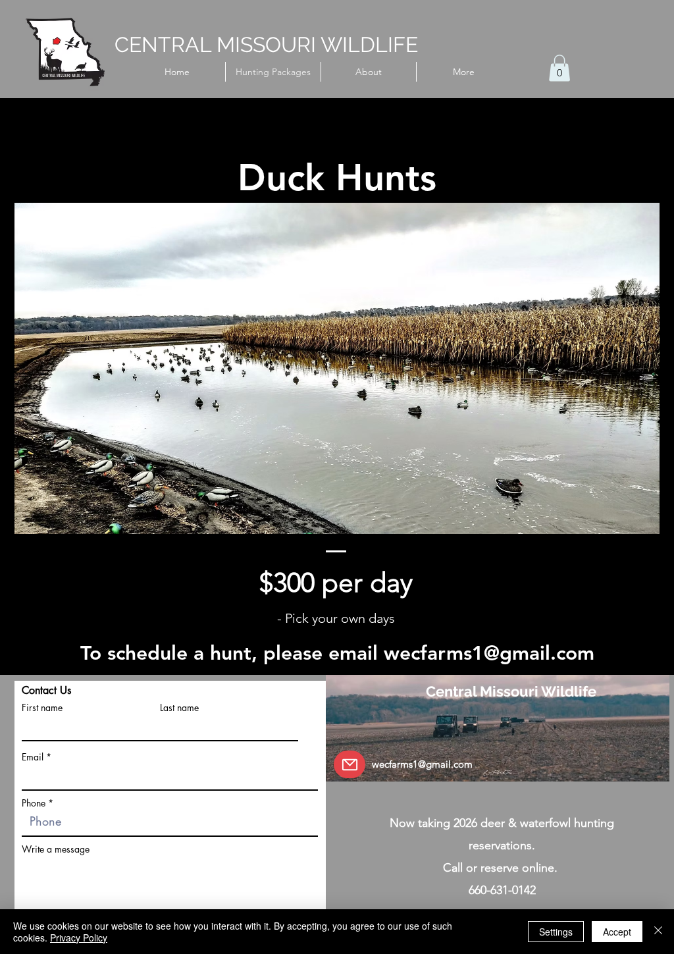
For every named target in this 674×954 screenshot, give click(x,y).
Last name (179, 707)
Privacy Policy (78, 937)
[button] (559, 68)
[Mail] (349, 764)
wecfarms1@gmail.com (489, 653)
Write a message (56, 849)
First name (42, 707)
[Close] (658, 931)
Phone (33, 803)
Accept (617, 931)
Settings (556, 931)
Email (32, 757)
